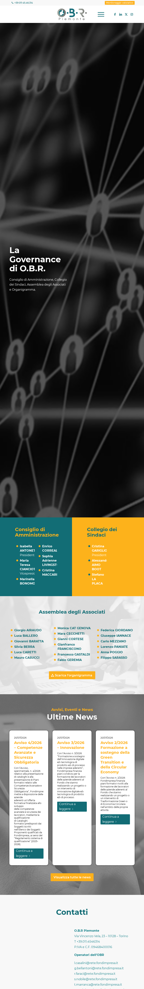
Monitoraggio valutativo (119, 2)
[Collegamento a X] (126, 14)
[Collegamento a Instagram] (132, 14)
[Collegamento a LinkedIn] (120, 14)
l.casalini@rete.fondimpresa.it (96, 963)
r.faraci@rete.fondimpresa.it (95, 973)
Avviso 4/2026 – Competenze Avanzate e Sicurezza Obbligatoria (28, 752)
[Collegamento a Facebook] (115, 14)
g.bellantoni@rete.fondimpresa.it (99, 968)
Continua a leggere (24, 853)
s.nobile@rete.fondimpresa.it (95, 979)
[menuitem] (120, 3)
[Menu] (99, 14)
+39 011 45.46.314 (23, 2)
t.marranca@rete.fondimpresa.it (98, 984)
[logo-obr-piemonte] (72, 14)
